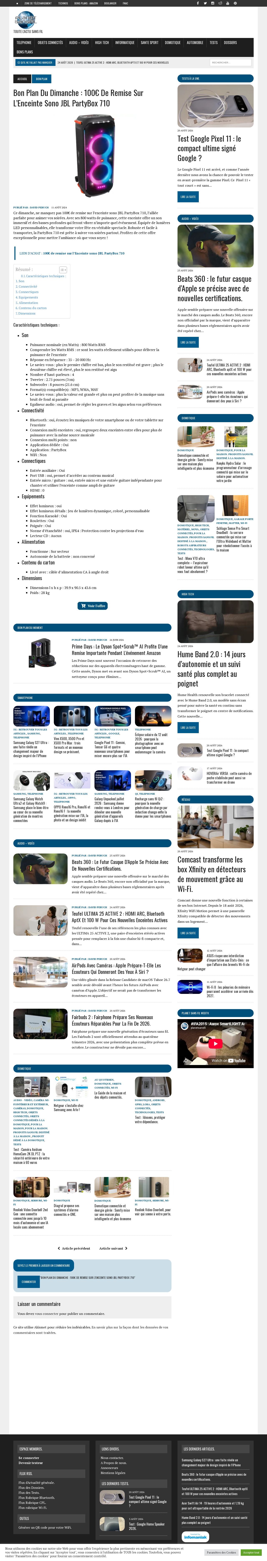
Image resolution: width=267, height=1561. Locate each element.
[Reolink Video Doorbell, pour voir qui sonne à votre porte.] (153, 1194)
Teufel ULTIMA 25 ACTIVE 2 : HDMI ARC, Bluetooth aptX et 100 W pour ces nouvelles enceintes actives (120, 917)
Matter (234, 523)
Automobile (195, 42)
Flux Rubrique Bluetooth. (37, 1498)
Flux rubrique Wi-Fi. (33, 1508)
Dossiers (230, 42)
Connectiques (29, 292)
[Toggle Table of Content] (61, 269)
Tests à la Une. (191, 78)
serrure (36, 1200)
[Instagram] (212, 2)
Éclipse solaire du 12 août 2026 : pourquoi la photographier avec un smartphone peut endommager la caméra (151, 743)
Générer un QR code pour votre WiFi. (45, 1527)
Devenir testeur (31, 1463)
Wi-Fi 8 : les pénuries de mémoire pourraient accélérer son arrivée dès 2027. (230, 991)
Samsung (33, 733)
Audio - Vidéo (22, 1100)
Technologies (145, 1112)
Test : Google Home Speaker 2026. (147, 1526)
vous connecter (46, 1313)
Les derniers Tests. (115, 1483)
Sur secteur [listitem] (49, 551)
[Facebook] (197, 2)
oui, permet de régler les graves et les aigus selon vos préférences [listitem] (95, 404)
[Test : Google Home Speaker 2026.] (112, 1528)
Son (21, 281)
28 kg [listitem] (39, 592)
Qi (136, 793)
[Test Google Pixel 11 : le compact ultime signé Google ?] (216, 124)
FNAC (125, 3)
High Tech (102, 42)
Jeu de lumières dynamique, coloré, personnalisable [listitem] (90, 511)
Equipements (28, 297)
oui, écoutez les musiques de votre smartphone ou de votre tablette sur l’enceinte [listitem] (96, 422)
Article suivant (111, 1248)
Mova (195, 529)
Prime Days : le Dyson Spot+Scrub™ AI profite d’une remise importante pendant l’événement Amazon (120, 649)
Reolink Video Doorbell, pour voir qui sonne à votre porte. (153, 1212)
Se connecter (29, 1458)
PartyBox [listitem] (48, 449)
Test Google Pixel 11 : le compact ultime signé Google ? (209, 148)
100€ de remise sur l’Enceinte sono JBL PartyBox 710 (83, 253)
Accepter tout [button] (251, 1552)
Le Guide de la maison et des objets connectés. (110, 1095)
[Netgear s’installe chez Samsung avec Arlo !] (72, 1094)
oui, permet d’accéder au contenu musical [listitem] (72, 475)
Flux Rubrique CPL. (32, 1503)
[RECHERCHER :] (231, 61)
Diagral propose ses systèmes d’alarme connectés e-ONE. (66, 1210)
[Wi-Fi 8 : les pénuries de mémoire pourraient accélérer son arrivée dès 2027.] (190, 991)
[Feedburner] (242, 2)
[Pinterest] (235, 2)
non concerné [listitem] (62, 556)
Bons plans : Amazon (86, 3)
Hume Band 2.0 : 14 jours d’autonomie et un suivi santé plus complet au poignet (212, 668)
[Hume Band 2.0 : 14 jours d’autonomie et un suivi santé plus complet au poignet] (216, 640)
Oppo (71, 797)
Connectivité (28, 286)
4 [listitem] (52, 374)
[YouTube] (227, 2)
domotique (24, 1068)
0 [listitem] (37, 490)
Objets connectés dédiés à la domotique (29, 1120)
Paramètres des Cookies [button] (221, 1552)
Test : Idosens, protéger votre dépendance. (150, 1119)
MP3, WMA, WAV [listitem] (64, 389)
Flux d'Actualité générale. (37, 1482)
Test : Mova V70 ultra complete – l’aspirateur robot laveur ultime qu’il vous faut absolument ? (193, 565)
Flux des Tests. (29, 1493)
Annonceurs (109, 1468)
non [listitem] (53, 439)
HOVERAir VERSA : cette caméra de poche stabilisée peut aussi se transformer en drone (229, 778)
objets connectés (50, 42)
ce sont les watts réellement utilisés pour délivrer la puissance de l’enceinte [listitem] (94, 352)
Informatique (124, 42)
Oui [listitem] (49, 444)
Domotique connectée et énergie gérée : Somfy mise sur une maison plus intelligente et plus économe (112, 1212)
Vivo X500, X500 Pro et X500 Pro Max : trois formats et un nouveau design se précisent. (69, 745)
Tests (214, 42)
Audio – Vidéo (79, 42)
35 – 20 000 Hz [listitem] (60, 359)
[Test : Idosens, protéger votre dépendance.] (153, 1094)
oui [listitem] (46, 506)
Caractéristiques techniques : (46, 276)
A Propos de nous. (114, 1463)
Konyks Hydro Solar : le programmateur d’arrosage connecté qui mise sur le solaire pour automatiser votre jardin (234, 472)
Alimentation (28, 303)
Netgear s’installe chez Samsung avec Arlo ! (68, 1107)
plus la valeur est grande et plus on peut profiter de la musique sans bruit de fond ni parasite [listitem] (97, 397)
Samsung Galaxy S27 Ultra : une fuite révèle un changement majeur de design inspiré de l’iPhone (31, 749)
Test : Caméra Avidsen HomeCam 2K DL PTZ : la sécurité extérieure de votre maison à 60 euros (31, 1156)
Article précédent (76, 1248)
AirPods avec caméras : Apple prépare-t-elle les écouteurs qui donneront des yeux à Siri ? (116, 968)
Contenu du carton (33, 308)
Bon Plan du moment (30, 627)
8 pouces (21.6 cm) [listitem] (54, 384)
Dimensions (26, 313)
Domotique (172, 42)
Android (158, 1100)
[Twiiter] (205, 2)
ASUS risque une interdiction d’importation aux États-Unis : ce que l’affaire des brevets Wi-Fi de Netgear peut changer (213, 962)
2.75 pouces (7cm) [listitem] (52, 379)
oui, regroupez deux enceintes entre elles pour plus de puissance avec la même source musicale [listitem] (96, 432)
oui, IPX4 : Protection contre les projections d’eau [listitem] (87, 530)
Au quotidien (103, 1079)
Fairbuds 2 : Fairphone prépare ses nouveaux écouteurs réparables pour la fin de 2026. (112, 1020)
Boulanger (110, 3)
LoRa (146, 1104)
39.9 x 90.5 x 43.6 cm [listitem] (63, 587)
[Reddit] (220, 2)
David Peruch (39, 207)
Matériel (184, 529)
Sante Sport (150, 42)
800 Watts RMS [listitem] (68, 344)
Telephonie (23, 42)
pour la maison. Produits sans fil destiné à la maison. (31, 1132)
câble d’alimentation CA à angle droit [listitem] (69, 572)
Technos (63, 3)
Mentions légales (113, 1473)
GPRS (138, 1104)
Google (113, 733)
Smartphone (25, 697)
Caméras (19, 1108)
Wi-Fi (74, 1100)
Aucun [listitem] (45, 535)
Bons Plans (25, 51)
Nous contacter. (112, 1458)
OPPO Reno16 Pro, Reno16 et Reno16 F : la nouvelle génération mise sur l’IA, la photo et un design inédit (72, 813)
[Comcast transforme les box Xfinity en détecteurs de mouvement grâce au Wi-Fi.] (216, 845)
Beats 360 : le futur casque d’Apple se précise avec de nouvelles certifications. (120, 865)
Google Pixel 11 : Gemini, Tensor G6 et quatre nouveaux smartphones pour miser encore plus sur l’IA (112, 749)
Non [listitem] (38, 454)
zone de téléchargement (38, 3)
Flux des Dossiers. (31, 1487)
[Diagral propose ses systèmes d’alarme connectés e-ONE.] (72, 1194)
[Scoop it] (250, 2)
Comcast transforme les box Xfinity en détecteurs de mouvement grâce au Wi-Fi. (212, 874)
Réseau (186, 799)
